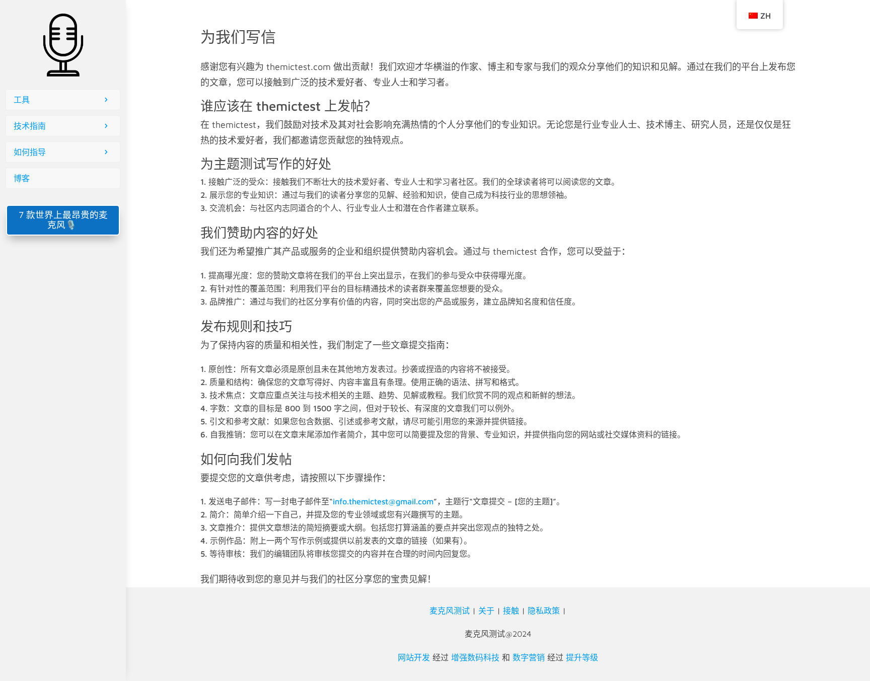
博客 (22, 178)
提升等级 (582, 657)
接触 (511, 610)
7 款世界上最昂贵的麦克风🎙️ (63, 219)
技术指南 (30, 125)
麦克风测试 (449, 610)
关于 (486, 610)
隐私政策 (544, 610)
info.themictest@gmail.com (383, 501)
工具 (22, 99)
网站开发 (414, 657)
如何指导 (30, 152)
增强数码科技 (475, 657)
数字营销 (529, 657)
